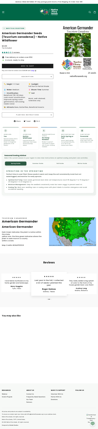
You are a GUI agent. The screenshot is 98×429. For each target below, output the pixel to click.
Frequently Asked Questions (35, 397)
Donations (54, 399)
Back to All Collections (15, 28)
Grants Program (7, 397)
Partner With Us (56, 397)
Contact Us (30, 394)
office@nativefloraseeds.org (35, 414)
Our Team (29, 399)
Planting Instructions (27, 115)
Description (28, 76)
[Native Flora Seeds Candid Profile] (91, 418)
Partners (29, 402)
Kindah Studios (13, 425)
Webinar (4, 394)
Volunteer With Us (57, 394)
